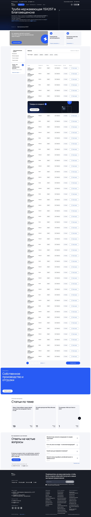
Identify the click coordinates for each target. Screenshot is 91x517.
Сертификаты (48, 499)
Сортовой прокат (60, 495)
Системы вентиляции (61, 513)
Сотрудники (48, 493)
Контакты (77, 1)
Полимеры (59, 504)
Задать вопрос (16, 459)
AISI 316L (56, 54)
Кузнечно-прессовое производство (73, 509)
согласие (51, 484)
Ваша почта (49, 481)
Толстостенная (15, 58)
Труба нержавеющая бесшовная (31, 68)
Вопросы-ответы (49, 501)
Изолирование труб (72, 503)
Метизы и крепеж (60, 507)
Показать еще (73, 363)
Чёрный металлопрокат (61, 499)
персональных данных (64, 484)
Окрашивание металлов (73, 497)
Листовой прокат (60, 492)
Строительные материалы (62, 511)
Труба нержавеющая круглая (17, 51)
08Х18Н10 (41, 54)
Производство (33, 4)
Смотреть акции (34, 109)
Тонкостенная (15, 60)
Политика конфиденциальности (73, 514)
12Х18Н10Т (46, 54)
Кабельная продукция (61, 508)
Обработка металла (72, 500)
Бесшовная (14, 53)
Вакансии (47, 495)
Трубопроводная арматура (62, 505)
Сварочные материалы (61, 510)
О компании (48, 492)
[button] (79, 418)
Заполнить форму (16, 42)
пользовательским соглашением (53, 485)
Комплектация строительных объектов (73, 492)
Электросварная (15, 55)
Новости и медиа (49, 496)
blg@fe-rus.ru (32, 1)
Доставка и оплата (69, 1)
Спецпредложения (49, 504)
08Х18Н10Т (36, 54)
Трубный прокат (60, 493)
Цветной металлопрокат (61, 498)
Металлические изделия (61, 502)
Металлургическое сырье (62, 501)
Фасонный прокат (60, 496)
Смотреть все (76, 463)
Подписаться (69, 481)
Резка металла (72, 494)
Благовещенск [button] (15, 1)
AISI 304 (51, 54)
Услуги (27, 4)
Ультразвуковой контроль (74, 505)
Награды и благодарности (50, 498)
